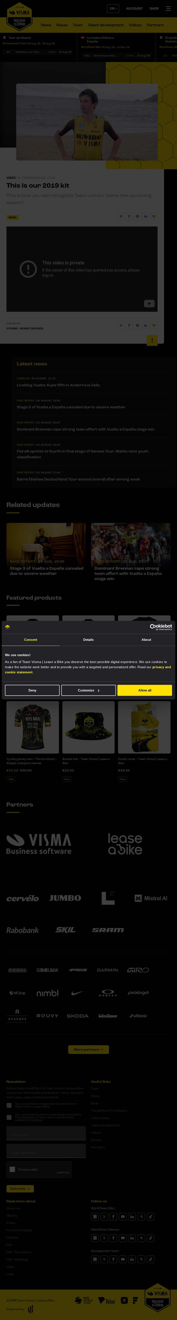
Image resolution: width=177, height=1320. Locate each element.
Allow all (144, 690)
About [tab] (146, 639)
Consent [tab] (30, 639)
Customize (86, 690)
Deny (32, 690)
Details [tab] (88, 639)
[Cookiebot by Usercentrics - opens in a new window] (153, 627)
